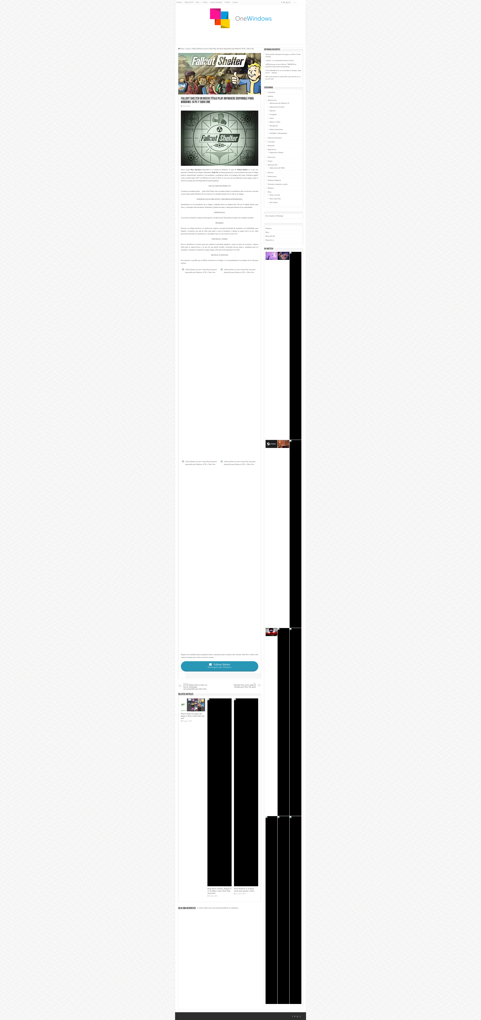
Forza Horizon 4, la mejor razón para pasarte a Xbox (244, 890)
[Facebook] (282, 2)
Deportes (273, 111)
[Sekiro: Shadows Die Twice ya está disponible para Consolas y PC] (295, 910)
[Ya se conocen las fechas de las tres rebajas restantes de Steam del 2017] (271, 444)
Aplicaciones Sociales (277, 107)
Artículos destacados (216, 2)
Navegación (274, 126)
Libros (272, 118)
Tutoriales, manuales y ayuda (277, 184)
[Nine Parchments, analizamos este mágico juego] (283, 256)
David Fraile (186, 106)
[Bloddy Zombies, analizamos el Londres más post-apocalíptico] (271, 632)
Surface (205, 2)
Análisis (270, 96)
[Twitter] (284, 2)
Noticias (270, 172)
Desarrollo (271, 146)
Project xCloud (275, 195)
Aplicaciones (272, 100)
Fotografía (273, 114)
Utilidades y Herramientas (278, 133)
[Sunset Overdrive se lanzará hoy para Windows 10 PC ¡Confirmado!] (295, 722)
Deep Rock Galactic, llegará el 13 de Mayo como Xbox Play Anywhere (219, 891)
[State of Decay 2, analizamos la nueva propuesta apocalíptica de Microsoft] (283, 444)
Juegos (188, 49)
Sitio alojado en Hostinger (274, 216)
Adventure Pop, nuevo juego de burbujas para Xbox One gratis (244, 685)
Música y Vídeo (275, 122)
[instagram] (289, 2)
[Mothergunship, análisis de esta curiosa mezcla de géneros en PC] (283, 910)
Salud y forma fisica (276, 129)
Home (182, 49)
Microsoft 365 (189, 2)
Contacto (235, 2)
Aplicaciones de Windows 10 (279, 103)
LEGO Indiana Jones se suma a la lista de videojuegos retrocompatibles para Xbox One (195, 686)
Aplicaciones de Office (277, 168)
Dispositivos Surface (276, 152)
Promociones (272, 176)
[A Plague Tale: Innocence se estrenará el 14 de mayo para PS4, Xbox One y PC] (295, 346)
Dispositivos (272, 149)
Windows (179, 2)
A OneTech (271, 92)
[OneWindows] (240, 18)
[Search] (304, 2)
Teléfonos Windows (274, 180)
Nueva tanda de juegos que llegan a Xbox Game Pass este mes (192, 716)
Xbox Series (274, 202)
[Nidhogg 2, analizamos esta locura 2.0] (295, 534)
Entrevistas (271, 157)
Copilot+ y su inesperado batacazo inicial (279, 60)
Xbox (269, 192)
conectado (215, 908)
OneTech (227, 2)
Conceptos (271, 142)
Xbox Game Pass (275, 199)
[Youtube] (287, 2)
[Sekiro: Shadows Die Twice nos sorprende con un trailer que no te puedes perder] (271, 910)
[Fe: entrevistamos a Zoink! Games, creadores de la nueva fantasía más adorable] (271, 256)
